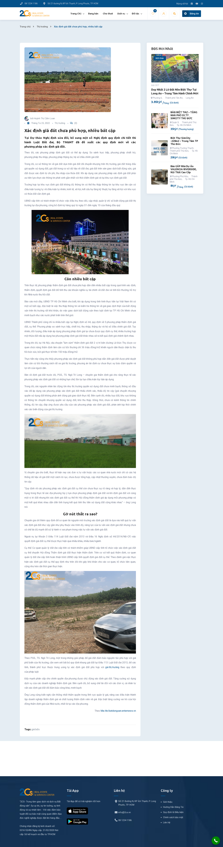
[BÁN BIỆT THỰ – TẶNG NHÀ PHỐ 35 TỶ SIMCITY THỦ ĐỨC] (159, 120)
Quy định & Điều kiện (173, 812)
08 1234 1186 (125, 820)
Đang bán (93, 13)
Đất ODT (155, 85)
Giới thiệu (167, 802)
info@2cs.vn (124, 812)
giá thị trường (112, 667)
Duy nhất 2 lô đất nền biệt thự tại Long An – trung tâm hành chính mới (174, 91)
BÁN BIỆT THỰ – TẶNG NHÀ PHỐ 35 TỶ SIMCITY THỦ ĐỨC (184, 115)
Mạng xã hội (182, 3)
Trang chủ (25, 26)
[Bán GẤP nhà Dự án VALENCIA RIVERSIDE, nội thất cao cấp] (159, 177)
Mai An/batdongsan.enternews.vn (118, 710)
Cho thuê (108, 13)
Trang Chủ (75, 13)
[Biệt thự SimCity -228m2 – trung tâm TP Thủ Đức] (159, 147)
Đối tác (135, 13)
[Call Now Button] (216, 840)
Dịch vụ (121, 13)
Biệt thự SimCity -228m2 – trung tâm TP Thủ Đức (184, 141)
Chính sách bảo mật (173, 817)
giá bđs (36, 729)
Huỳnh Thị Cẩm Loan (44, 118)
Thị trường (42, 26)
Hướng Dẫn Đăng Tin (173, 807)
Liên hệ (166, 822)
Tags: (27, 729)
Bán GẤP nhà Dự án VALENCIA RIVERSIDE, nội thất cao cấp (184, 169)
